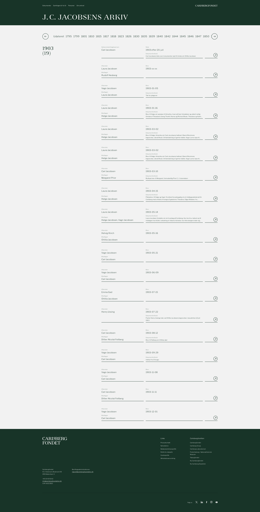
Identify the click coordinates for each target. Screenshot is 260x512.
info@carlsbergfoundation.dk (52, 481)
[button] (214, 36)
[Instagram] (211, 502)
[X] (197, 502)
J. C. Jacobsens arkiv (85, 17)
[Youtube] (217, 502)
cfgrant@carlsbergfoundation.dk (82, 472)
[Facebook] (206, 502)
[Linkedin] (202, 502)
